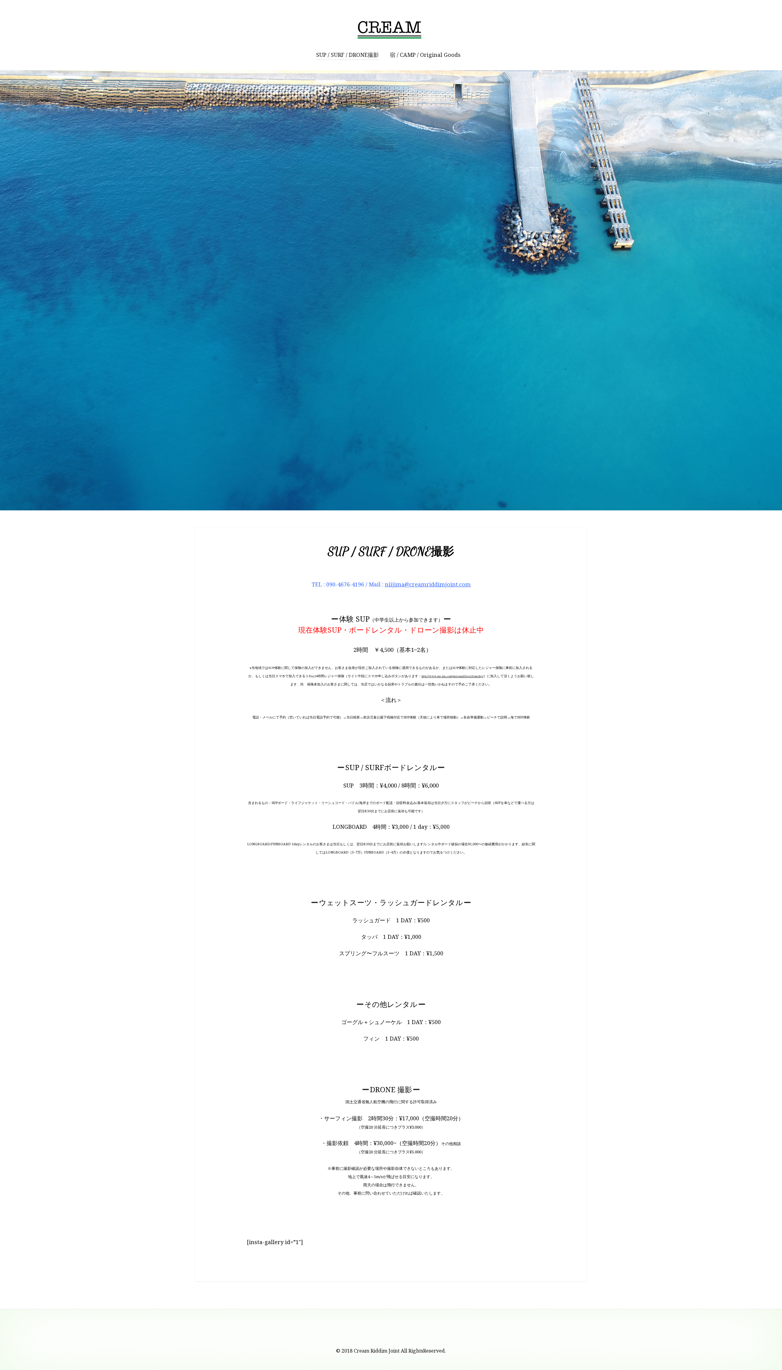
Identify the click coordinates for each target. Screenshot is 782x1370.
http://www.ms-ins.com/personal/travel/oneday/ (453, 676)
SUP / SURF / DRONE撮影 (347, 54)
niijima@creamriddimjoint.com (428, 584)
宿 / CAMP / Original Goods (425, 54)
